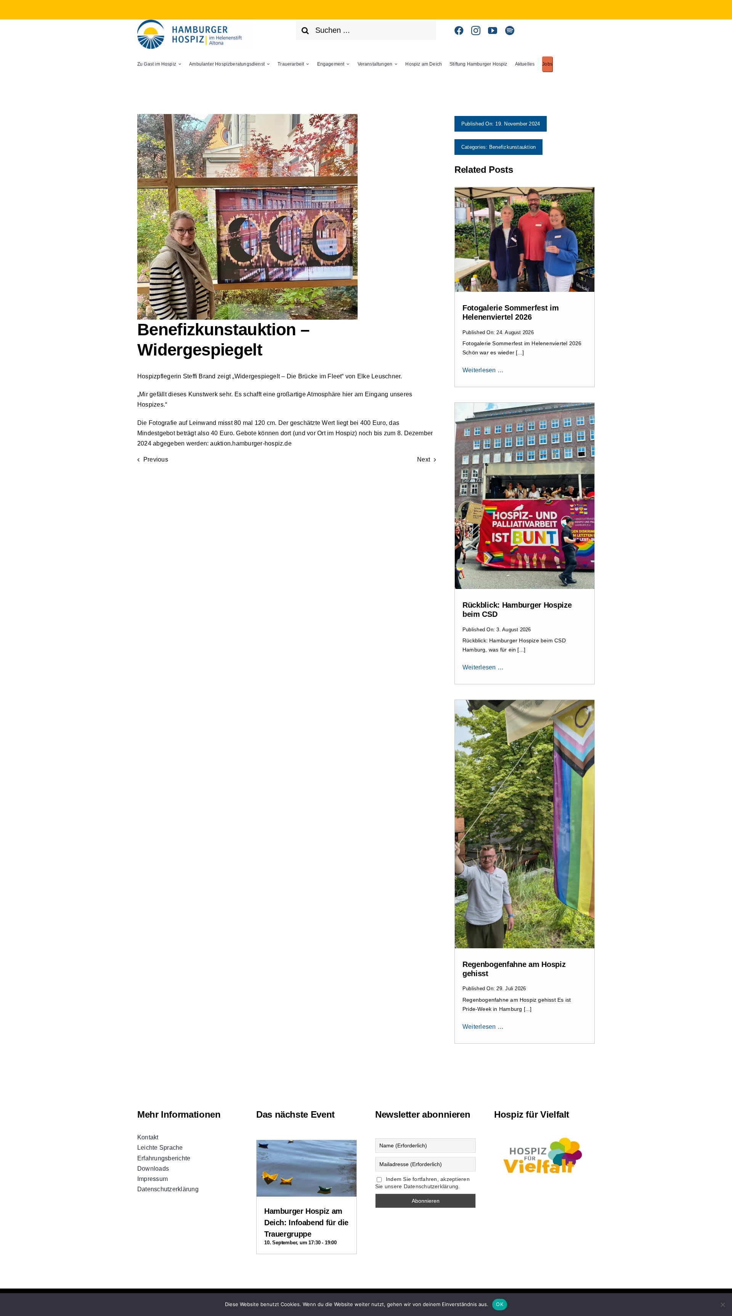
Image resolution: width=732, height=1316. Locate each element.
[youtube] (492, 30)
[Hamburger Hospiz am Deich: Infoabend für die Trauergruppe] (306, 1146)
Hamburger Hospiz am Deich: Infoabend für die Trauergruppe (306, 1222)
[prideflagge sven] (524, 703)
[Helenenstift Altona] (194, 22)
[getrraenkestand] (524, 190)
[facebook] (459, 30)
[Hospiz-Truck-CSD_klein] (524, 405)
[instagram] (475, 30)
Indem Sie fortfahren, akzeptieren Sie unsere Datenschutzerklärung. (422, 1182)
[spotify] (509, 30)
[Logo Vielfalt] (544, 1135)
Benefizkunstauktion (512, 147)
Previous (155, 459)
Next (423, 459)
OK (499, 1304)
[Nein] (722, 1304)
